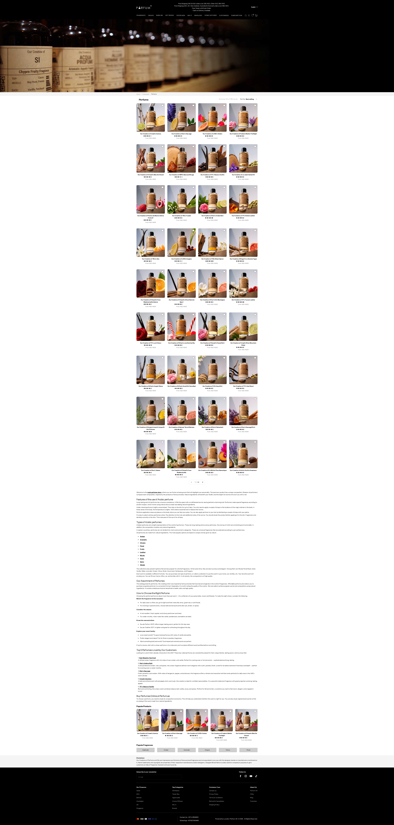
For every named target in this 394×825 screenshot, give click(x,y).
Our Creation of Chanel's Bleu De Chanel (151, 175)
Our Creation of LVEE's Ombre (212, 134)
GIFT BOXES (169, 15)
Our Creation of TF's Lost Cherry (150, 343)
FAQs (252, 794)
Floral (142, 546)
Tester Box (176, 794)
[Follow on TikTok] (256, 776)
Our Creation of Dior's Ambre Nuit (212, 215)
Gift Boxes (175, 791)
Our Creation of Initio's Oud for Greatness (243, 470)
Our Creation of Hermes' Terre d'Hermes (181, 427)
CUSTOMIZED (224, 15)
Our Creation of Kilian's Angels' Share (151, 386)
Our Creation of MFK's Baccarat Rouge (181, 175)
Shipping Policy (214, 805)
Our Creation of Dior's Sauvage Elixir (243, 427)
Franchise (253, 801)
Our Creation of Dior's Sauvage (181, 134)
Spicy (142, 562)
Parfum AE (254, 791)
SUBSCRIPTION (236, 15)
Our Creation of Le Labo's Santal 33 (243, 175)
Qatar (138, 791)
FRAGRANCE (141, 15)
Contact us (212, 791)
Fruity (142, 549)
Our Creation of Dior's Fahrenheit (212, 427)
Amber (142, 536)
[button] (148, 136)
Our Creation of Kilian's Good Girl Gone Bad (182, 386)
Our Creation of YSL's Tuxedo (181, 215)
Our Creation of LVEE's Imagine (181, 259)
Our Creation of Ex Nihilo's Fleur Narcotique (212, 470)
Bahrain (138, 798)
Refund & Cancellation (216, 801)
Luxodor (226, 819)
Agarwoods (176, 798)
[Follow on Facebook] (240, 776)
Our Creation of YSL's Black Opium (212, 259)
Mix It (174, 805)
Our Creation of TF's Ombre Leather (243, 215)
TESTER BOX (180, 15)
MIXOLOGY (198, 15)
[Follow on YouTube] (251, 776)
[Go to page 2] (202, 482)
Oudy (142, 559)
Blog (251, 798)
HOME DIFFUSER (211, 15)
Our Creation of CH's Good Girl (212, 386)
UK (137, 805)
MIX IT (190, 15)
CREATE (151, 15)
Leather (143, 552)
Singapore (139, 808)
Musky (142, 555)
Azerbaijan (140, 801)
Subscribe (189, 777)
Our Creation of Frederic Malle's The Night (243, 134)
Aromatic (143, 540)
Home (138, 94)
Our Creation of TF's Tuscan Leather (243, 300)
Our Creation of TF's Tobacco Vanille (212, 175)
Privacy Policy (213, 794)
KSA (137, 794)
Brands (174, 808)
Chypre (142, 543)
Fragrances (145, 94)
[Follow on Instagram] (245, 776)
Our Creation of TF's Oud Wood (243, 386)
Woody (142, 565)
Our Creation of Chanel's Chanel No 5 (212, 343)
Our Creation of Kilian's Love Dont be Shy (181, 343)
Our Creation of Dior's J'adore (150, 470)
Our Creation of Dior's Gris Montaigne (212, 300)
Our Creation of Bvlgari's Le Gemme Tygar (243, 259)
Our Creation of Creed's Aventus (150, 134)
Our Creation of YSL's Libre (150, 259)
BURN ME (159, 15)
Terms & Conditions (216, 798)
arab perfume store (154, 492)
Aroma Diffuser (177, 801)
